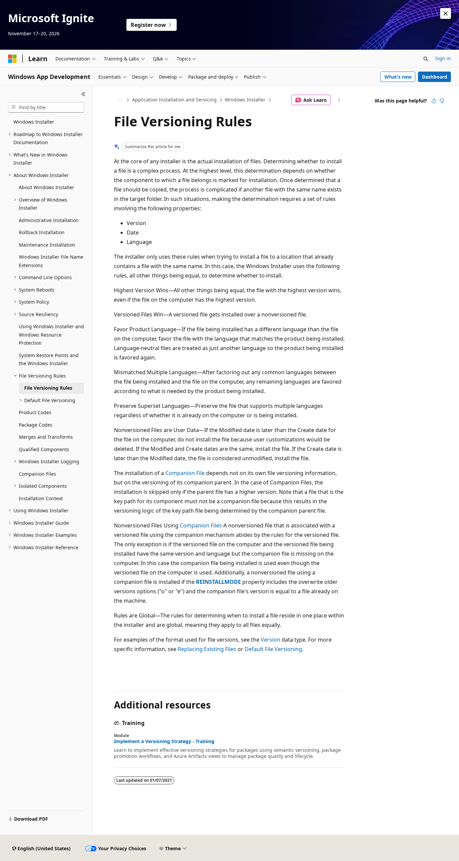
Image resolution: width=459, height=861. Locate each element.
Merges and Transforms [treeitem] (46, 437)
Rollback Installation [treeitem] (42, 232)
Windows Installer (245, 99)
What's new (398, 77)
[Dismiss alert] (445, 13)
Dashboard (434, 77)
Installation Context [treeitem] (41, 498)
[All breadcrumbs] (120, 100)
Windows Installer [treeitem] (33, 122)
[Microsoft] (12, 58)
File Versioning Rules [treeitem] (48, 388)
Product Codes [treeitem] (35, 412)
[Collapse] (83, 94)
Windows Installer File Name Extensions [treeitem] (51, 261)
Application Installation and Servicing (174, 99)
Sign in (443, 58)
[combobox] (46, 107)
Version (270, 639)
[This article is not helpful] (442, 101)
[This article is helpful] (434, 101)
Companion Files (201, 525)
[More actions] (339, 100)
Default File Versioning (273, 649)
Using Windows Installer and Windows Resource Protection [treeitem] (51, 334)
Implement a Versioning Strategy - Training (164, 741)
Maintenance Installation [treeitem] (47, 245)
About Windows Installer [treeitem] (46, 187)
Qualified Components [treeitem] (44, 449)
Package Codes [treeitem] (35, 425)
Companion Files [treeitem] (37, 474)
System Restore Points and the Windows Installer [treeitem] (49, 359)
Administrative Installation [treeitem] (49, 220)
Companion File (185, 473)
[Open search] (425, 59)
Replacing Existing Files (207, 649)
